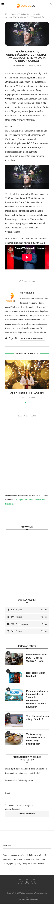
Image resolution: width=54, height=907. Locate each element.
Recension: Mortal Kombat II (35, 674)
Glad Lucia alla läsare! (27, 393)
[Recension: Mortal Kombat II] (14, 677)
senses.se (20, 66)
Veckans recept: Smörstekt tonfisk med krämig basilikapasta (35, 739)
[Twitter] (27, 881)
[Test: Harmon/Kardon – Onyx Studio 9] (14, 720)
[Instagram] (34, 881)
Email (7, 793)
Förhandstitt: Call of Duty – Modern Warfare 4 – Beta (36, 657)
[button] (7, 381)
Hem (7, 14)
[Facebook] (20, 881)
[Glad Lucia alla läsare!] (27, 374)
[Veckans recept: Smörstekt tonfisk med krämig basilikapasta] (14, 739)
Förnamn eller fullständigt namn (19, 780)
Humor (13, 14)
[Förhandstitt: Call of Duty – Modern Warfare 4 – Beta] (14, 659)
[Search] (51, 4)
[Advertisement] (27, 561)
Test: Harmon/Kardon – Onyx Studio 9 (37, 717)
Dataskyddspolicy (40, 893)
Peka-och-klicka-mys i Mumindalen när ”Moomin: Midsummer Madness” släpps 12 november (37, 699)
